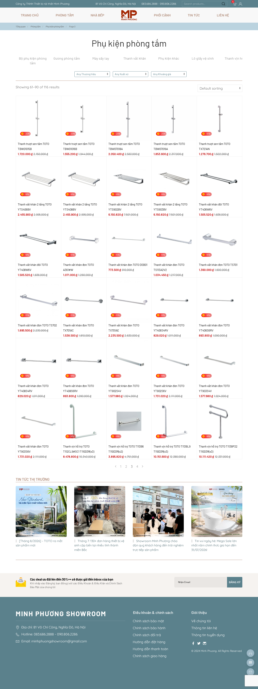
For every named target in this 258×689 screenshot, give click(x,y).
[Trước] (115, 466)
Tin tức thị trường (32, 479)
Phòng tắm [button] (65, 15)
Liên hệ (223, 15)
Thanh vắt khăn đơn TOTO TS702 (37, 325)
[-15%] (219, 118)
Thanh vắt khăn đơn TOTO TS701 (218, 264)
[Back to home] (129, 15)
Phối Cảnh (162, 15)
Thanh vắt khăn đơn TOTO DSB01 (127, 264)
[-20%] (38, 118)
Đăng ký (234, 582)
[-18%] (38, 179)
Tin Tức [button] (194, 15)
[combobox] (204, 4)
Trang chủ (30, 15)
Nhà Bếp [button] (97, 15)
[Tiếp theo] (142, 466)
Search (223, 4)
